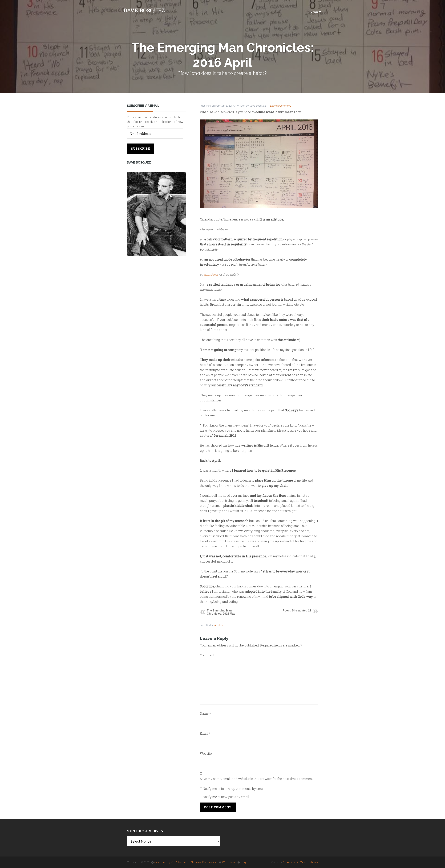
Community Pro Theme (170, 862)
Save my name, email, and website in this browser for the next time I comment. (257, 779)
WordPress (229, 862)
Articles (218, 625)
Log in (245, 862)
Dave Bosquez (144, 10)
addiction (211, 274)
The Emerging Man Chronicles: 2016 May (221, 612)
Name (205, 713)
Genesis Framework (204, 862)
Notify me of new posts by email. (226, 797)
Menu (314, 12)
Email (205, 733)
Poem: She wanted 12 (297, 610)
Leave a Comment (280, 105)
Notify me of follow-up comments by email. (234, 788)
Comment (207, 655)
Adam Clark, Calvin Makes (300, 862)
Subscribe (140, 148)
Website (206, 753)
